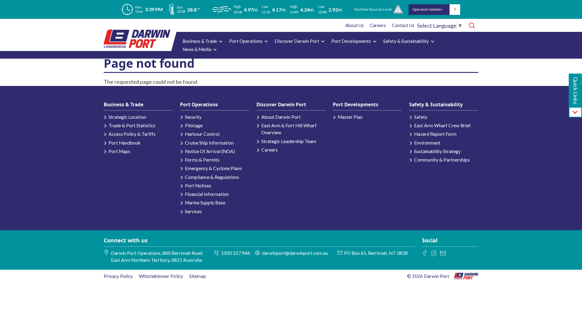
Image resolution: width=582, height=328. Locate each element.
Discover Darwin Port (281, 104)
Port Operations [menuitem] (244, 41)
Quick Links (575, 90)
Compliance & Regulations (212, 177)
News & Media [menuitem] (195, 49)
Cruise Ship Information (209, 142)
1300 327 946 (235, 253)
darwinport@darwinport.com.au (295, 253)
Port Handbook (125, 142)
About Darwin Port (281, 117)
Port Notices (198, 185)
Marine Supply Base (205, 202)
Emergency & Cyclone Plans (213, 168)
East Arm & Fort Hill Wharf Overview (289, 129)
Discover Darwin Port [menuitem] (295, 41)
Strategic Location (127, 117)
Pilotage (193, 125)
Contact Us (403, 25)
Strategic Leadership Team (288, 141)
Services (193, 211)
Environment (427, 142)
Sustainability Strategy (437, 151)
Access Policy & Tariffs (132, 134)
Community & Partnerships (442, 159)
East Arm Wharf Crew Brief (442, 125)
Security (193, 117)
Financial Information (207, 194)
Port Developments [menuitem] (349, 41)
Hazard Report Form (435, 134)
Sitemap (197, 276)
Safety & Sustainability (436, 104)
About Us (354, 25)
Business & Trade (123, 104)
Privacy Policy (118, 276)
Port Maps (119, 151)
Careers (378, 25)
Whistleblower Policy (161, 276)
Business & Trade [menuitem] (198, 41)
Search (471, 25)
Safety (420, 117)
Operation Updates (427, 9)
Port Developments (355, 104)
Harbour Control (202, 134)
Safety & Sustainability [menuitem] (404, 41)
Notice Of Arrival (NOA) (210, 151)
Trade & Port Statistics (132, 125)
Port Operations (199, 104)
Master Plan (350, 117)
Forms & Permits (202, 159)
